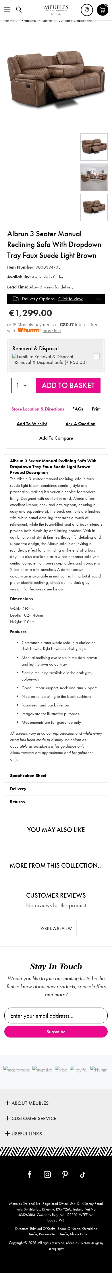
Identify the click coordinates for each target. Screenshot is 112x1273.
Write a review (56, 928)
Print (96, 409)
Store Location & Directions (37, 409)
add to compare (56, 438)
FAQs (77, 409)
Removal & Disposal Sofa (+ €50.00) (49, 362)
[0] (103, 15)
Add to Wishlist (32, 424)
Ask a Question (80, 424)
